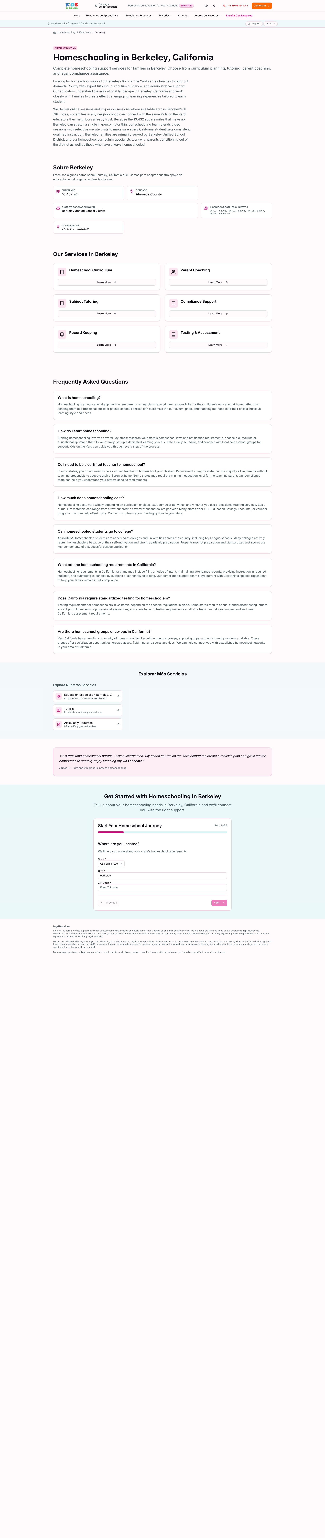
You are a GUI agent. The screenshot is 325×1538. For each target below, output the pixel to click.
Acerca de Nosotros (206, 15)
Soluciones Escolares (138, 15)
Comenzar (260, 5)
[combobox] (111, 864)
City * (101, 871)
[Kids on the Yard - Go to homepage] (71, 5)
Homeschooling (66, 32)
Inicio (76, 15)
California (85, 32)
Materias (164, 15)
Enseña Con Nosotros (239, 15)
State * (102, 859)
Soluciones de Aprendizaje (101, 15)
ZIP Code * (104, 883)
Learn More (104, 282)
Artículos (183, 15)
